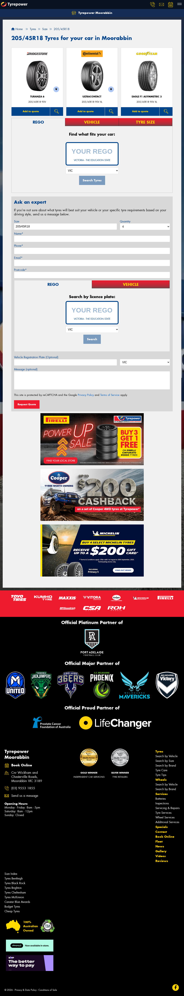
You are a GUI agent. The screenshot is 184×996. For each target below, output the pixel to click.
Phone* (18, 246)
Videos (160, 856)
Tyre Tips (160, 775)
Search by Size (164, 761)
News (159, 846)
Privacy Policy (86, 395)
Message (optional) (26, 369)
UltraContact (91, 96)
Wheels (161, 780)
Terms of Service (109, 395)
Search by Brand (165, 765)
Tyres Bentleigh (13, 878)
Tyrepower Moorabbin (94, 13)
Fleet (159, 841)
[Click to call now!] (152, 4)
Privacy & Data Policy (25, 989)
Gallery (160, 851)
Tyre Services (163, 813)
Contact (161, 832)
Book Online (164, 837)
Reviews (161, 861)
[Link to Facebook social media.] (175, 987)
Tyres (159, 751)
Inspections (162, 803)
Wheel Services (164, 817)
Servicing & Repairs (167, 808)
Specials (161, 827)
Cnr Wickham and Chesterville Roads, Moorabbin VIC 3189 (26, 777)
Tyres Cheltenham (15, 892)
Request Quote (27, 404)
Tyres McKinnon (14, 897)
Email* (18, 258)
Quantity (125, 221)
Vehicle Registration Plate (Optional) (36, 357)
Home (19, 29)
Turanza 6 (37, 96)
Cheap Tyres (12, 911)
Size (16, 221)
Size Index (10, 874)
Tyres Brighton (13, 888)
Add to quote (31, 111)
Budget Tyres (12, 906)
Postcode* (20, 270)
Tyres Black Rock (14, 883)
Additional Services (167, 822)
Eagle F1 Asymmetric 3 (147, 96)
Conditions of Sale (47, 989)
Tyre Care (161, 770)
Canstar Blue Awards (17, 902)
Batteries (160, 799)
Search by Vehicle (166, 756)
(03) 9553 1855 (23, 788)
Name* (18, 234)
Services (161, 794)
